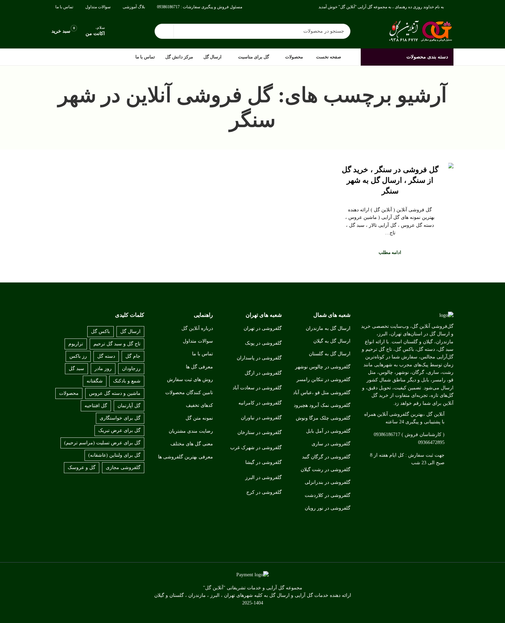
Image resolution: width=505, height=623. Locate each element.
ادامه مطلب (390, 252)
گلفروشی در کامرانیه (260, 402)
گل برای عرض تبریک (119, 430)
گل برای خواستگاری (120, 418)
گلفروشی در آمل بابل (328, 431)
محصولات (69, 393)
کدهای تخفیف (199, 405)
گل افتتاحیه (96, 405)
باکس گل (100, 331)
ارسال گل (130, 331)
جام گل (133, 356)
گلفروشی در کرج (264, 492)
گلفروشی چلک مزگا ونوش (323, 418)
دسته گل (106, 356)
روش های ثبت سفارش (190, 379)
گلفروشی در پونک (263, 343)
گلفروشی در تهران (263, 328)
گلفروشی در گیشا (263, 462)
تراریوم (75, 343)
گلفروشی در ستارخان (259, 432)
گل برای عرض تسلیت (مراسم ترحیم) (102, 442)
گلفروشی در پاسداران (259, 357)
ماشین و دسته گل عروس (115, 393)
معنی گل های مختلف (191, 443)
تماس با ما (202, 353)
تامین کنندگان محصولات (189, 392)
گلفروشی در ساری (331, 443)
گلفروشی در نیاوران (261, 417)
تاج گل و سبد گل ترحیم (117, 343)
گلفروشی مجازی (123, 467)
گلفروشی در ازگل (263, 373)
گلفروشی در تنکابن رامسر (323, 379)
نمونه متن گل (199, 418)
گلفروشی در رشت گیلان (325, 469)
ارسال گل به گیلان (331, 341)
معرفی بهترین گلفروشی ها (185, 456)
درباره (207, 328)
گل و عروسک (82, 467)
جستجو (164, 31)
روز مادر (103, 368)
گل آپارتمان (129, 405)
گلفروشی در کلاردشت (327, 495)
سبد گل (76, 368)
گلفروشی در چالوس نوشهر (322, 366)
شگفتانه (95, 380)
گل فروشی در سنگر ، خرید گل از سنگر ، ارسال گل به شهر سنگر (390, 180)
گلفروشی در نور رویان (327, 508)
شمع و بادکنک (127, 380)
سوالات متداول (198, 341)
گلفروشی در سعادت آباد (257, 387)
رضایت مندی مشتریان (191, 431)
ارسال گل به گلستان (329, 353)
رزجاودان (131, 368)
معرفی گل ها (199, 366)
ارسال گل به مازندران (328, 328)
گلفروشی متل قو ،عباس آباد (321, 392)
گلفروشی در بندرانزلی (327, 482)
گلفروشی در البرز (263, 477)
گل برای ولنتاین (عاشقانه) (114, 455)
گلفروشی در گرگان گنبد (326, 456)
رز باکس (78, 356)
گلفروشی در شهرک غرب (256, 447)
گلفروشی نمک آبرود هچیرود (322, 405)
